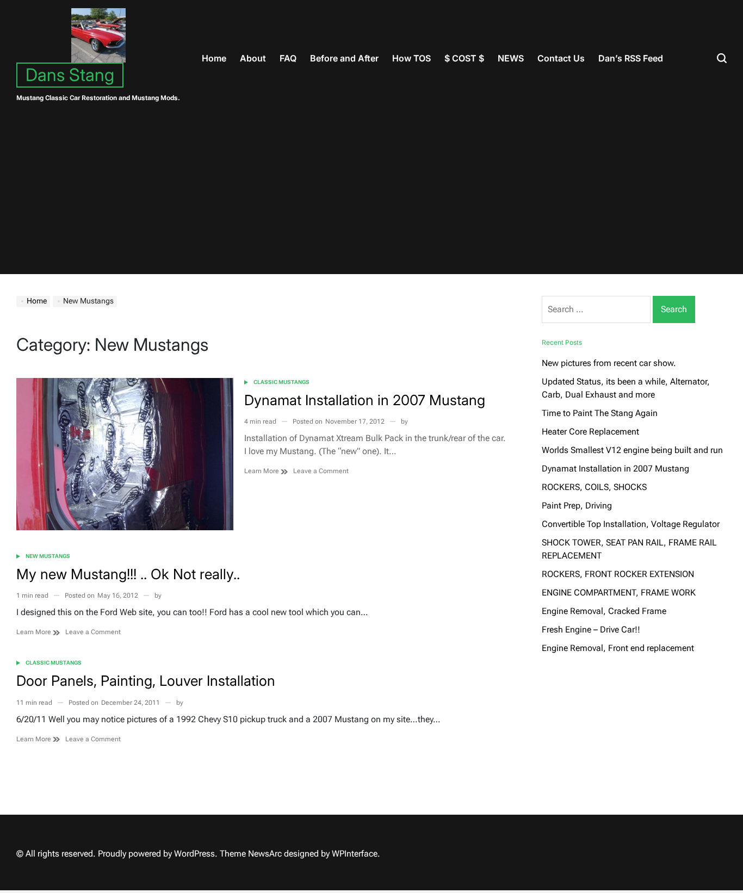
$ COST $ (464, 58)
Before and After (344, 58)
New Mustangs (48, 556)
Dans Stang (70, 74)
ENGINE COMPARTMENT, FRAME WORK (619, 592)
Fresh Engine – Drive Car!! (591, 629)
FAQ (288, 58)
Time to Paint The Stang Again (600, 413)
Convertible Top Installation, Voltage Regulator (631, 524)
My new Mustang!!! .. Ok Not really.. (128, 574)
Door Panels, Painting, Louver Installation (145, 680)
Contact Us (561, 58)
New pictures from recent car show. (609, 363)
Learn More (262, 471)
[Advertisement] (371, 198)
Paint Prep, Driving (577, 505)
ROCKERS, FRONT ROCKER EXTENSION (618, 574)
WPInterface (354, 853)
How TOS (411, 58)
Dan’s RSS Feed (630, 58)
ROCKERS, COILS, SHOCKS (594, 487)
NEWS (511, 58)
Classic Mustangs (281, 382)
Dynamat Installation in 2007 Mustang (364, 400)
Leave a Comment (321, 471)
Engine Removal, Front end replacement (618, 648)
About (253, 58)
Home (214, 58)
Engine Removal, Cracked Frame (604, 611)
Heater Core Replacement (590, 431)
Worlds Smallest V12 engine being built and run (632, 450)
